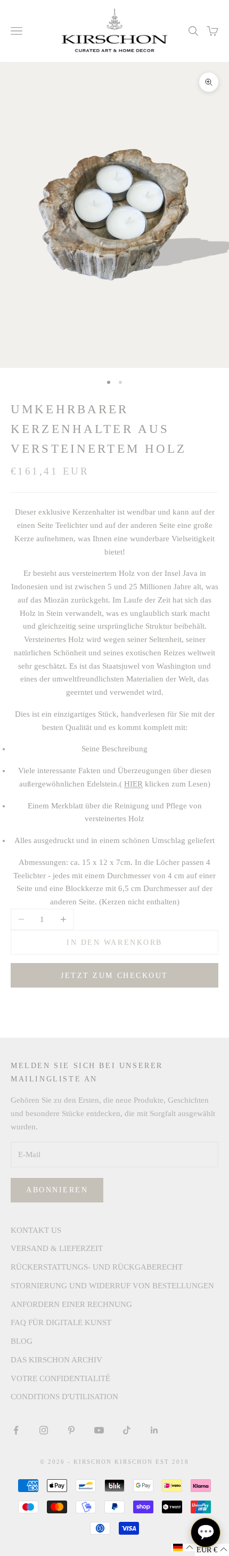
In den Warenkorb (114, 943)
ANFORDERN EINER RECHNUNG (71, 1304)
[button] (183, 1547)
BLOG (21, 1341)
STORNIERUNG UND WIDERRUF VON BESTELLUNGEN (112, 1285)
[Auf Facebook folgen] (16, 1430)
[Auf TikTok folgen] (126, 1430)
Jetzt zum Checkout (114, 976)
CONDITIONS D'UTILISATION (64, 1396)
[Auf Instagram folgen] (43, 1430)
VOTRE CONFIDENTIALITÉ (60, 1378)
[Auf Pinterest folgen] (71, 1430)
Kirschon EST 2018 (151, 1461)
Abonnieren (57, 1190)
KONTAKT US (36, 1230)
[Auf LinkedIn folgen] (154, 1430)
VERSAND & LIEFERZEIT (57, 1248)
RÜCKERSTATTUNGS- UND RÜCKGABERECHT (97, 1267)
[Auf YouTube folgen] (99, 1430)
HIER (133, 784)
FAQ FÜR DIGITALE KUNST (61, 1322)
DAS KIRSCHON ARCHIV (56, 1360)
